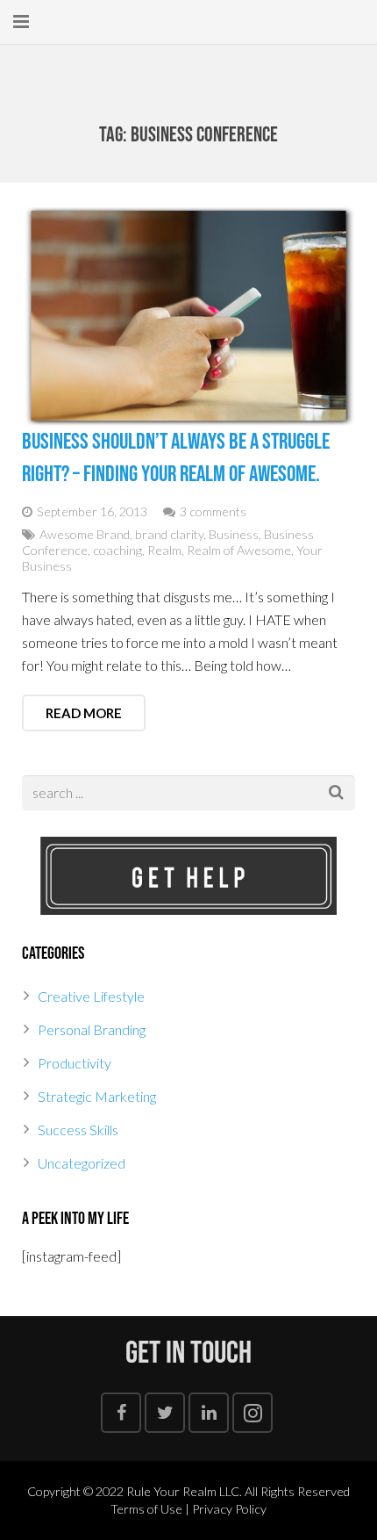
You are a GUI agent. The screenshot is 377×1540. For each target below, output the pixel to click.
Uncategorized (81, 1163)
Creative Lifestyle (91, 996)
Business (234, 534)
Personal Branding (92, 1029)
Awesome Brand (84, 534)
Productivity (74, 1062)
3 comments (213, 511)
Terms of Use (146, 1508)
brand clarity (169, 534)
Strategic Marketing (97, 1096)
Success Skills (78, 1129)
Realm (164, 550)
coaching (117, 550)
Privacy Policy (229, 1508)
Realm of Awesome (239, 550)
